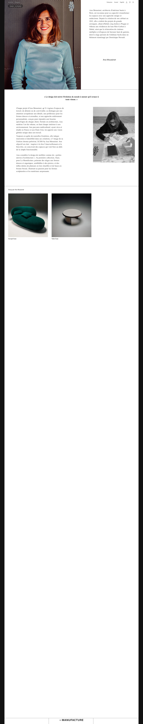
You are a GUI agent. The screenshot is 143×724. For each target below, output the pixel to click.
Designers (12, 6)
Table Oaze (55, 239)
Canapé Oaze (12, 239)
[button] (10, 2)
